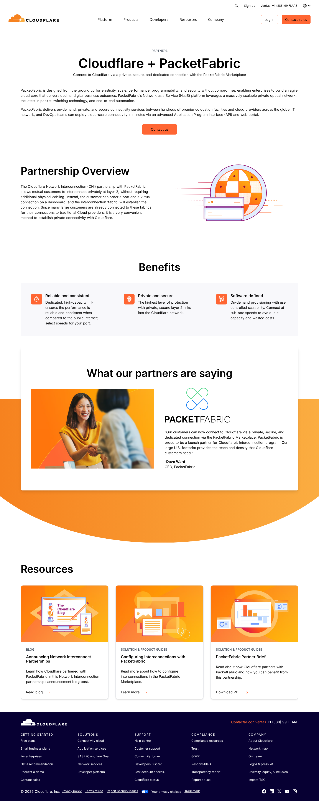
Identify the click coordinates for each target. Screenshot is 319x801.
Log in (270, 19)
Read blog (34, 692)
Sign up (249, 5)
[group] (159, 418)
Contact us (159, 129)
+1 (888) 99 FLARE (282, 722)
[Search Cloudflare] (236, 5)
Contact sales (296, 19)
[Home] (34, 19)
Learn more (130, 692)
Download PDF (228, 692)
